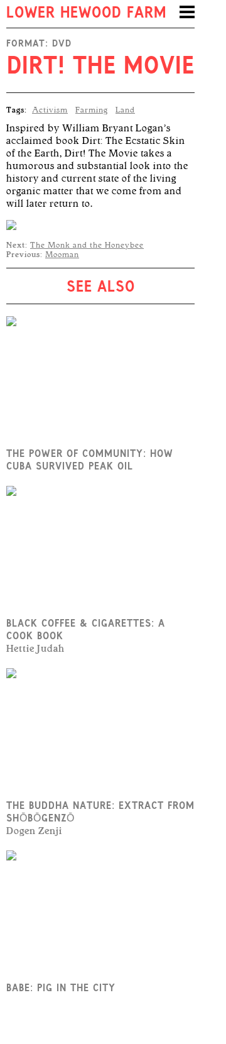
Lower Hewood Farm (86, 13)
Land (125, 110)
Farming (91, 110)
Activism (50, 110)
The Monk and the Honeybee (87, 245)
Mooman (62, 255)
